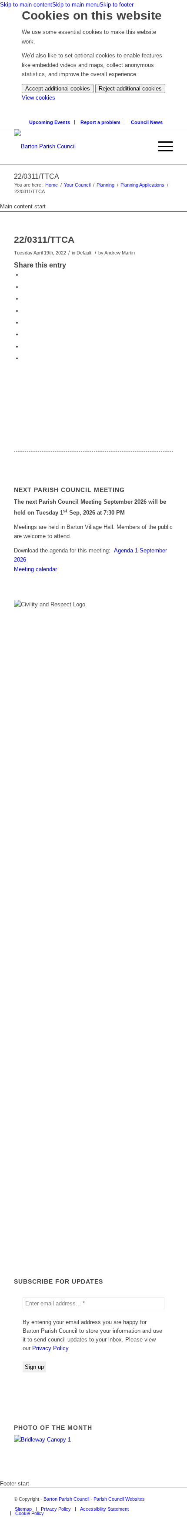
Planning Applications (142, 184)
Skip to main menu (76, 4)
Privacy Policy (50, 1348)
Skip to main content (26, 4)
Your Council (77, 184)
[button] (161, 146)
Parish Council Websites (119, 1499)
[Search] (144, 146)
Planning (105, 184)
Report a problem (100, 122)
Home (51, 184)
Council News (147, 122)
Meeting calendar (35, 569)
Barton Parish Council (66, 1499)
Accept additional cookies (57, 88)
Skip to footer (117, 4)
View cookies (38, 97)
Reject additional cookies (130, 88)
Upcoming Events (49, 122)
